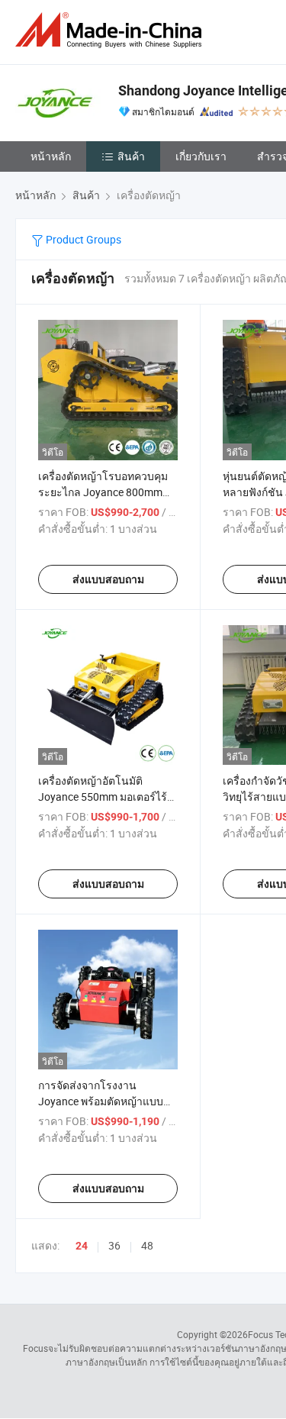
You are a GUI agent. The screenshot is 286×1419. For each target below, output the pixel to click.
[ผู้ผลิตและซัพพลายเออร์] (111, 30)
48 (147, 1245)
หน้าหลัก (51, 156)
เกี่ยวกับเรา (201, 156)
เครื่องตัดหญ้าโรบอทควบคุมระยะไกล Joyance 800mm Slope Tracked (103, 492)
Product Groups (82, 239)
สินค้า (131, 156)
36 (114, 1245)
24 (82, 1246)
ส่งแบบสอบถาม (108, 579)
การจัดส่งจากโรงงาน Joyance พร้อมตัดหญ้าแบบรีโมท (100, 1101)
